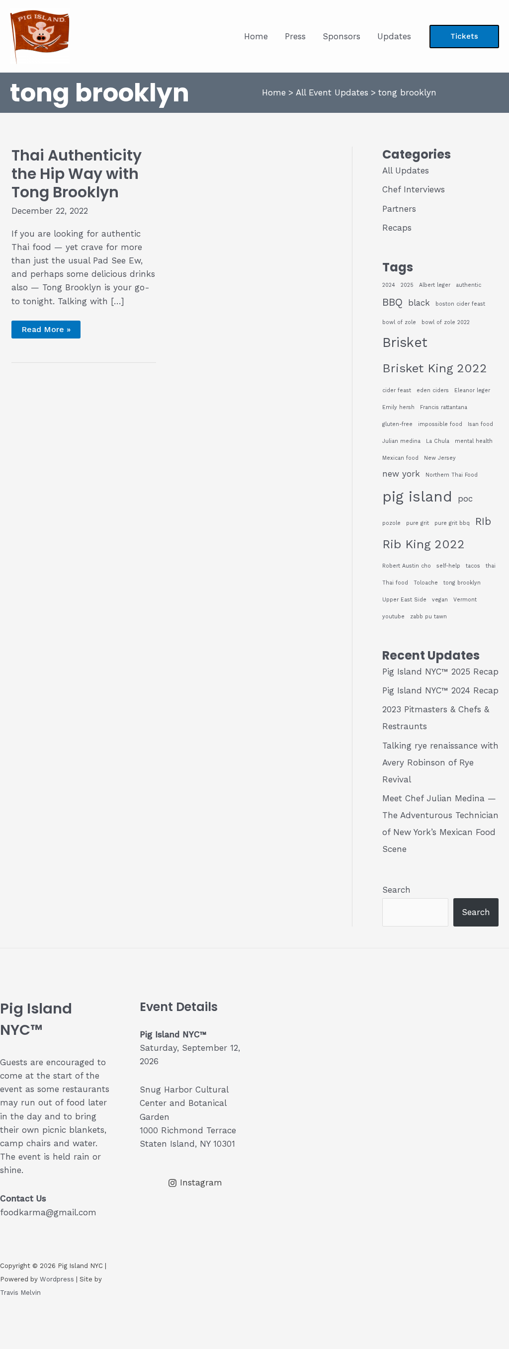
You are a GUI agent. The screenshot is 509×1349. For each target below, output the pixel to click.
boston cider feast (460, 304)
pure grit (417, 523)
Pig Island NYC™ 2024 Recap (440, 690)
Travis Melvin (20, 1292)
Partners (399, 209)
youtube (393, 616)
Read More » (46, 331)
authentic (468, 285)
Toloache (426, 583)
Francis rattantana (443, 407)
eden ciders (433, 390)
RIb (483, 521)
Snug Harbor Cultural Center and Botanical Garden (184, 1103)
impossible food (440, 424)
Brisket (404, 342)
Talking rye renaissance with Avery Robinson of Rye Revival (440, 762)
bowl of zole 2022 (446, 322)
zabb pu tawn (428, 616)
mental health (474, 441)
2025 (407, 285)
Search (396, 890)
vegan (440, 599)
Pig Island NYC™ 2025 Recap (440, 671)
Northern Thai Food (451, 475)
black (419, 303)
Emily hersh (398, 407)
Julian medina (401, 441)
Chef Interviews (413, 189)
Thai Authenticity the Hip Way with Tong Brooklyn (76, 174)
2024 (388, 285)
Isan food (480, 424)
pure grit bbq (452, 523)
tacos (473, 566)
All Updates (405, 170)
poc (465, 499)
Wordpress (57, 1279)
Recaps (397, 228)
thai (491, 566)
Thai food (395, 583)
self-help (448, 566)
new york (401, 474)
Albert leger (434, 285)
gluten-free (397, 424)
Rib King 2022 (423, 544)
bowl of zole (399, 322)
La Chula (437, 441)
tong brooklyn (462, 583)
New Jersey (440, 458)
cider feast (396, 390)
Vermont (465, 599)
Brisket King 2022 (434, 368)
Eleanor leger (472, 390)
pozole (391, 523)
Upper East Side (404, 599)
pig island (417, 496)
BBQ (392, 302)
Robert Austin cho (406, 566)
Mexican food (400, 458)
